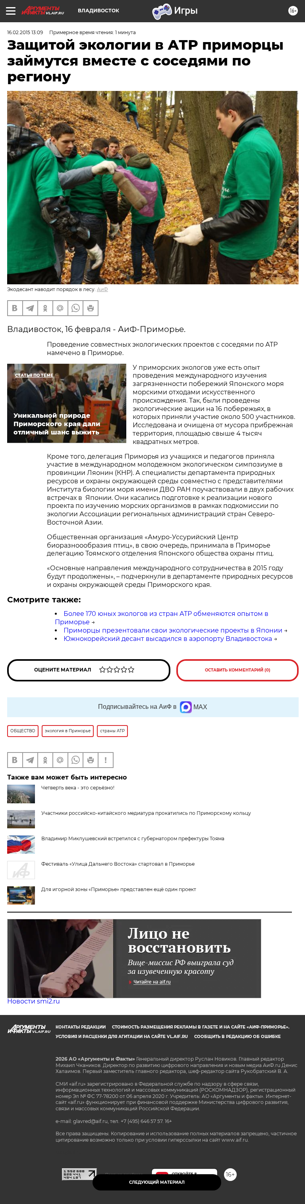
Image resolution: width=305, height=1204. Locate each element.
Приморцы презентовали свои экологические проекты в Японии (173, 630)
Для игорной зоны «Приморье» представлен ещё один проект (118, 889)
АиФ (102, 289)
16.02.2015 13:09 (25, 32)
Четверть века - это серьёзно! (77, 788)
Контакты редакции (81, 1027)
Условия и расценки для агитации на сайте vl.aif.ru (122, 1036)
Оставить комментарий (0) (237, 670)
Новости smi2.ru (33, 1001)
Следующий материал (157, 1182)
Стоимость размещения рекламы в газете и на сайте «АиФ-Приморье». (201, 1027)
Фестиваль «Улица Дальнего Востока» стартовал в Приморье (118, 864)
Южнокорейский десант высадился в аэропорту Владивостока (168, 639)
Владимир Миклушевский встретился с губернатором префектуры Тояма (132, 838)
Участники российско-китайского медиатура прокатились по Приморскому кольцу (146, 813)
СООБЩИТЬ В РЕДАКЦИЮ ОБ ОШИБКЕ (237, 1036)
